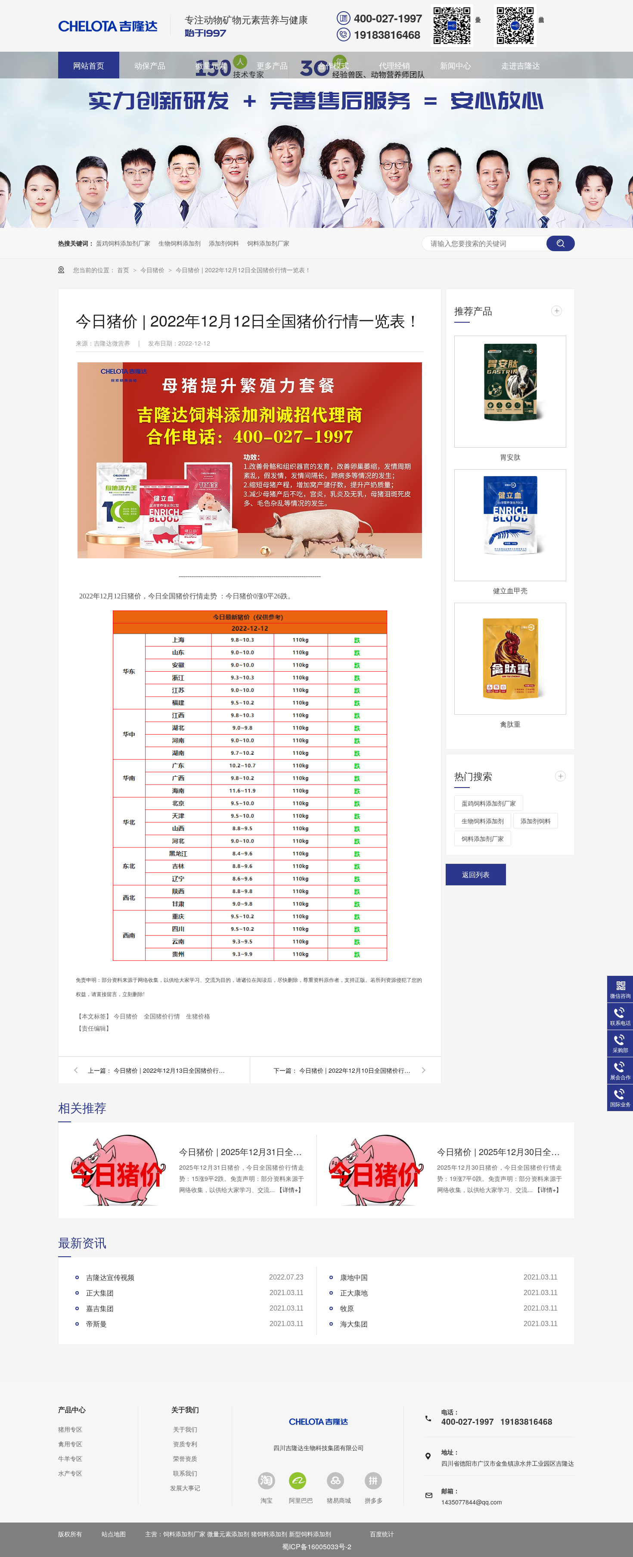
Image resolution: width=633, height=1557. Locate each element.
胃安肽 (510, 457)
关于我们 (185, 1409)
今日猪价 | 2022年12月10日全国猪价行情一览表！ (355, 1070)
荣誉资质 (185, 1458)
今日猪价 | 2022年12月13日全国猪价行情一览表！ (170, 1070)
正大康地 (354, 1293)
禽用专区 (70, 1443)
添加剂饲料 (224, 243)
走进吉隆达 (520, 65)
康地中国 (354, 1277)
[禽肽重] (510, 658)
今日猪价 (153, 269)
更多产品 (272, 65)
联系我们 (185, 1473)
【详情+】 (290, 1189)
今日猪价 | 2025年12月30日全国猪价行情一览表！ (499, 1151)
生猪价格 (198, 1016)
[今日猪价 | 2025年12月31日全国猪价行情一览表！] (118, 1170)
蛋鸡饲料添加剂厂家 (123, 243)
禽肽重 (510, 724)
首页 (124, 269)
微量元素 (211, 65)
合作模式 (333, 65)
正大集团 (100, 1293)
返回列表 (476, 874)
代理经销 (394, 65)
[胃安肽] (510, 391)
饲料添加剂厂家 (268, 243)
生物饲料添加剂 (179, 243)
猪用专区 (70, 1429)
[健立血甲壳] (510, 525)
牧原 (347, 1308)
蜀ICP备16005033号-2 (316, 1546)
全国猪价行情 (163, 1016)
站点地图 (114, 1533)
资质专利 (185, 1443)
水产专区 (70, 1473)
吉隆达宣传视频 (110, 1277)
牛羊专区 (70, 1458)
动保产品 (149, 65)
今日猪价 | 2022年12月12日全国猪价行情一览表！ (243, 269)
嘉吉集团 (100, 1308)
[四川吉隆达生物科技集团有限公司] (108, 26)
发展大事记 (185, 1487)
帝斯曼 (96, 1324)
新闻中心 (455, 65)
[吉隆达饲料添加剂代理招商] (250, 556)
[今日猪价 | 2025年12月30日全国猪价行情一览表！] (376, 1170)
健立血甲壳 (510, 590)
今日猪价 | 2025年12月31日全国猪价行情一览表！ (241, 1151)
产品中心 (72, 1409)
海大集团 (354, 1324)
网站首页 (88, 65)
